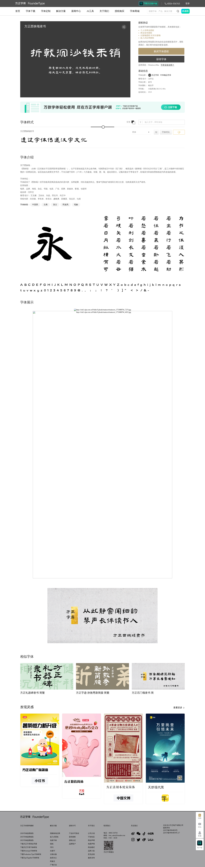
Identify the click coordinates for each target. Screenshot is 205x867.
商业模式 (91, 847)
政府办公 (53, 858)
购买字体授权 (161, 51)
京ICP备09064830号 (170, 830)
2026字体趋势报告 (27, 833)
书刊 (51, 847)
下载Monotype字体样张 (28, 851)
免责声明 (91, 844)
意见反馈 (91, 854)
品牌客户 (72, 844)
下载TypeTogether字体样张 (29, 858)
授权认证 (72, 840)
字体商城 (134, 11)
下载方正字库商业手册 (28, 844)
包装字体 (53, 840)
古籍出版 (53, 854)
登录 (187, 3)
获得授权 (72, 837)
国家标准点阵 (55, 833)
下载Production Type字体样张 (30, 854)
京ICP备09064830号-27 (171, 833)
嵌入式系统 (54, 837)
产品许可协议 (74, 833)
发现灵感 (27, 707)
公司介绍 (91, 833)
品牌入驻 (91, 851)
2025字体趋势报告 (27, 837)
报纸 (51, 844)
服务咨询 (91, 858)
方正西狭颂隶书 (27, 131)
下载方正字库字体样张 (28, 847)
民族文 (52, 861)
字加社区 (91, 837)
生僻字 (52, 851)
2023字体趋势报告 (27, 840)
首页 (17, 11)
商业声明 (91, 840)
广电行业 (53, 865)
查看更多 (178, 707)
